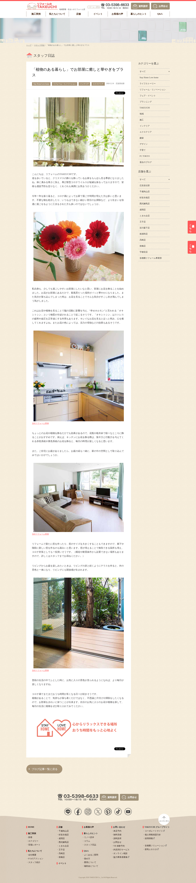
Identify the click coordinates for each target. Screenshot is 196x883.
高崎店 (143, 240)
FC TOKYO (145, 156)
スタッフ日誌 (39, 45)
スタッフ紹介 (34, 862)
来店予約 (117, 831)
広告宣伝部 (145, 185)
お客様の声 (89, 827)
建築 (142, 138)
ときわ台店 (145, 216)
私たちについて (35, 851)
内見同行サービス (121, 850)
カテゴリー (33, 841)
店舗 (60, 827)
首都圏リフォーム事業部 (151, 258)
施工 (142, 120)
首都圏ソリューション (155, 846)
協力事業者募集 (120, 857)
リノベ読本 (89, 837)
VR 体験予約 (119, 846)
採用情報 (149, 838)
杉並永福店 (145, 198)
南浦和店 (144, 234)
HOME (31, 827)
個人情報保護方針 (153, 835)
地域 (142, 114)
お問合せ (163, 6)
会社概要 (32, 855)
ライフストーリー (148, 83)
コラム (87, 841)
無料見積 (117, 835)
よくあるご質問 (91, 855)
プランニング (146, 102)
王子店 (143, 222)
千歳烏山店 (145, 191)
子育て (143, 150)
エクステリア (146, 132)
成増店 (143, 210)
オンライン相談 (120, 853)
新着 (30, 837)
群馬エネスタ (151, 849)
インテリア (145, 126)
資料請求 (143, 6)
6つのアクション (35, 859)
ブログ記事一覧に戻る (45, 769)
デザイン (144, 144)
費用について (90, 862)
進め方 (87, 859)
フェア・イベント (148, 96)
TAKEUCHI (145, 108)
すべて (143, 71)
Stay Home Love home (149, 77)
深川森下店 (145, 228)
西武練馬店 (145, 204)
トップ (28, 45)
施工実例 (32, 833)
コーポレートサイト (154, 831)
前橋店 (143, 246)
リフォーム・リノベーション (153, 90)
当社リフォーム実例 (40, 423)
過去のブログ (146, 162)
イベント (62, 863)
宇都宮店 (144, 252)
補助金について (91, 866)
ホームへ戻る (94, 7)
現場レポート (34, 845)
